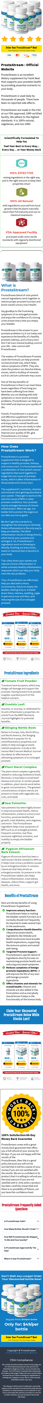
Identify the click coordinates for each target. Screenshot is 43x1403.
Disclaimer (25, 1353)
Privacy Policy (12, 1353)
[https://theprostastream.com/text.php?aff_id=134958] (21, 635)
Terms (34, 1353)
